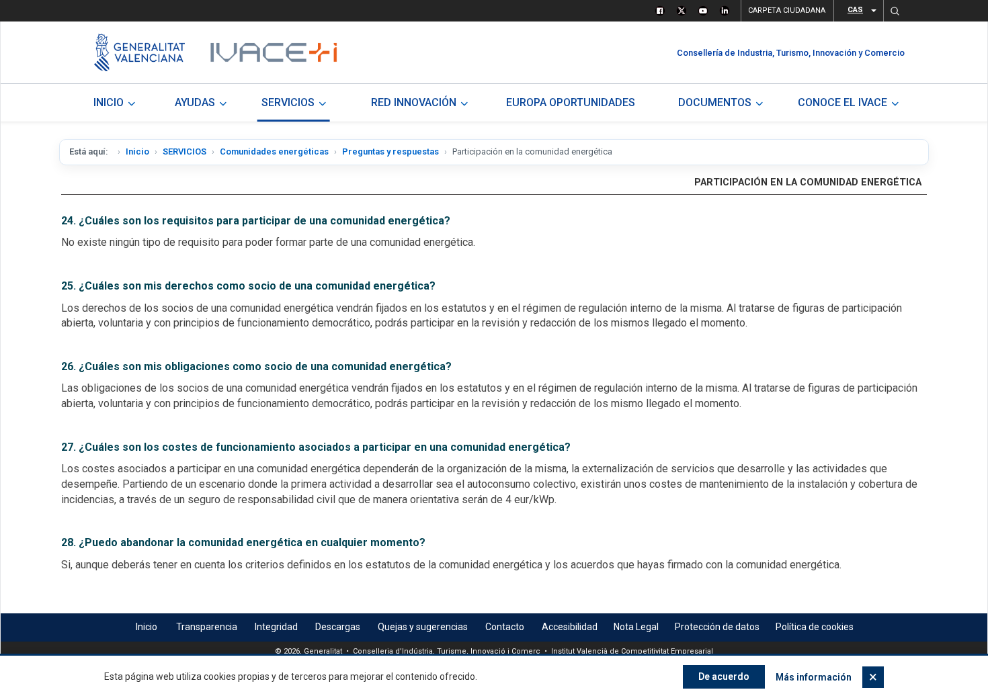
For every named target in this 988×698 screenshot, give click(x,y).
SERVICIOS (184, 151)
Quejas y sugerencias (423, 626)
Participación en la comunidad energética (807, 182)
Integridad (276, 626)
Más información (814, 677)
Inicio (137, 151)
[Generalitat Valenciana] (139, 52)
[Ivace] (272, 52)
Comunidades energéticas (274, 151)
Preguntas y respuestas (390, 151)
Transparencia (206, 626)
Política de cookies (815, 626)
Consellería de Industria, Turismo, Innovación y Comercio (791, 53)
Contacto (504, 626)
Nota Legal (636, 626)
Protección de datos (717, 626)
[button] (894, 10)
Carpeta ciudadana (786, 10)
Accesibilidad (570, 626)
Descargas (337, 626)
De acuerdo (723, 676)
